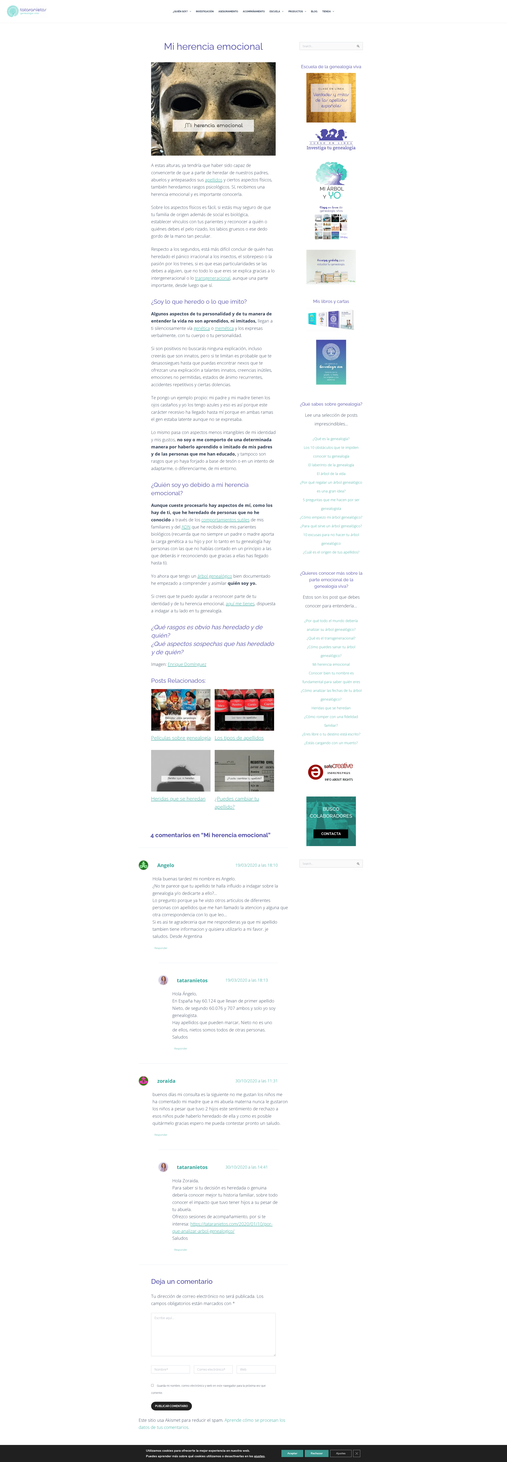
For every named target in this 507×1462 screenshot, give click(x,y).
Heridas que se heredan (331, 708)
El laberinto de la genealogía (331, 464)
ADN (186, 527)
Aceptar (292, 1453)
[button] (189, 11)
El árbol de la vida (331, 473)
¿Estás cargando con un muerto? (331, 742)
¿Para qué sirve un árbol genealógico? (331, 526)
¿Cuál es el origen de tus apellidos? (331, 552)
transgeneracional (212, 278)
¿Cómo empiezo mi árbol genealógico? (331, 517)
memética (224, 328)
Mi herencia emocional (331, 664)
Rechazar (317, 1453)
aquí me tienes (240, 603)
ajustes (259, 1456)
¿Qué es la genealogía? (331, 438)
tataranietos (192, 980)
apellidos (213, 180)
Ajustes (341, 1453)
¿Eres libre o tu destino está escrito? (331, 734)
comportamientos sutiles (225, 520)
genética (202, 328)
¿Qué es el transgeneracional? (331, 638)
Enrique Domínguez (187, 664)
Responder (160, 948)
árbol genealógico (214, 576)
